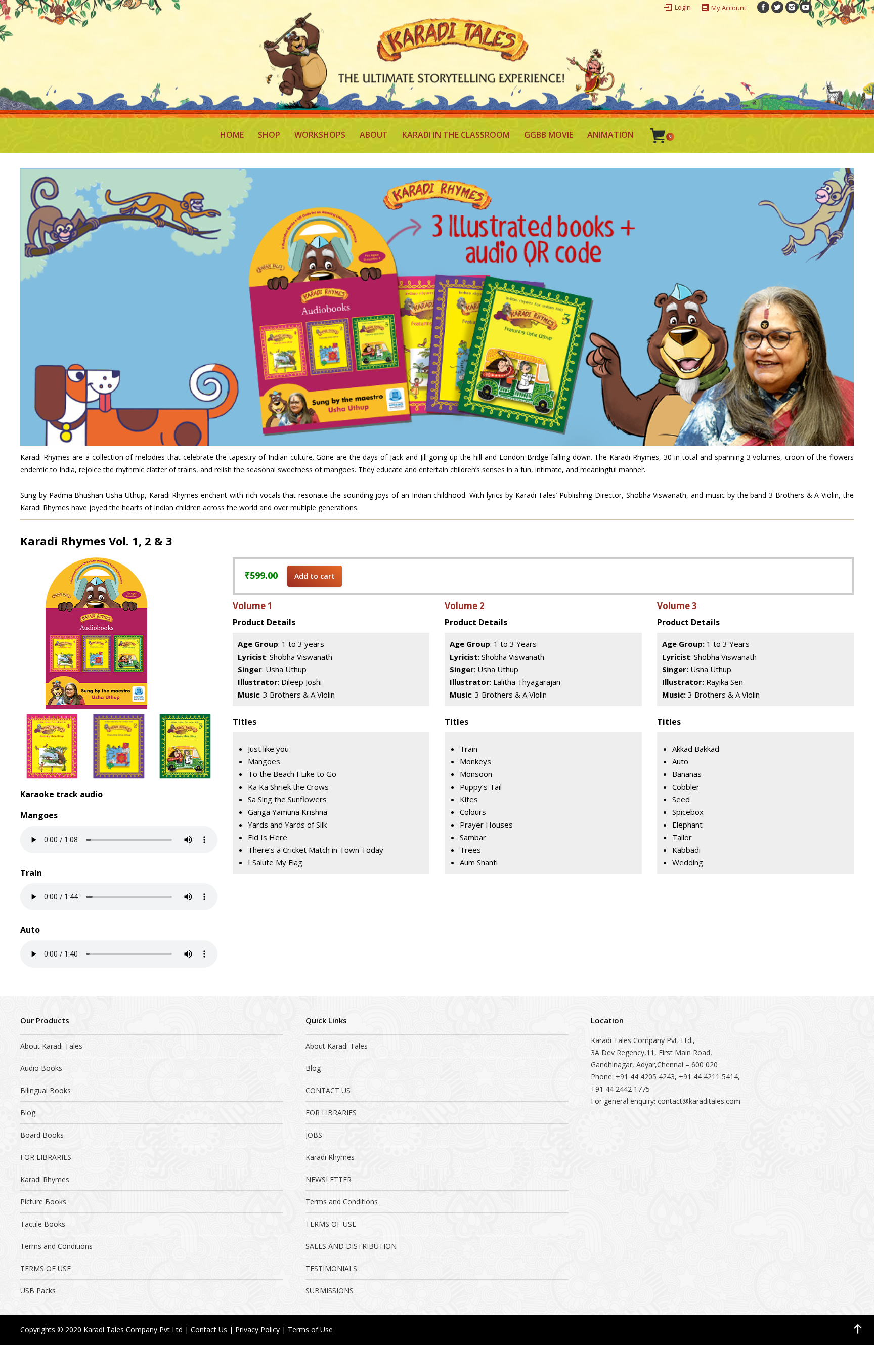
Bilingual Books (45, 1090)
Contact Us (209, 1329)
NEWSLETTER (328, 1179)
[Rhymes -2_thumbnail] (118, 746)
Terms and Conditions (56, 1246)
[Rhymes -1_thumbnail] (52, 746)
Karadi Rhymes (44, 1179)
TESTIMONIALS (331, 1268)
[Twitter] (777, 7)
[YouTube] (806, 7)
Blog (27, 1112)
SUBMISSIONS (329, 1290)
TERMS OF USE (45, 1268)
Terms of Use (310, 1329)
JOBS (313, 1135)
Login (683, 7)
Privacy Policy (257, 1329)
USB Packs (38, 1290)
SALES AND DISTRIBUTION (351, 1246)
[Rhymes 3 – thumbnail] (185, 746)
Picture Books (43, 1201)
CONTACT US (328, 1090)
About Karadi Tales (51, 1046)
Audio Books (41, 1068)
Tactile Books (42, 1224)
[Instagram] (791, 7)
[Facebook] (763, 7)
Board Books (42, 1135)
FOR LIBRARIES (45, 1157)
